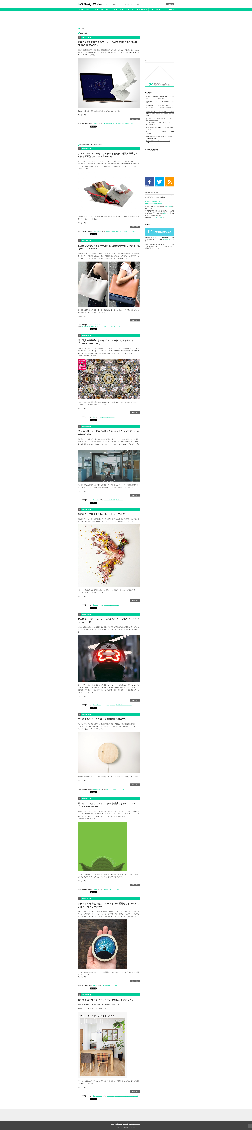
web (101, 417)
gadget (107, 704)
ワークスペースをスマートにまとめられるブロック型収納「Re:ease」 (160, 132)
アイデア (104, 417)
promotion (108, 499)
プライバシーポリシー (157, 217)
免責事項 (125, 1124)
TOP (79, 28)
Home (81, 9)
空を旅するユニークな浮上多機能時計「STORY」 (102, 719)
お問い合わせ (168, 206)
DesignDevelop (166, 239)
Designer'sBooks (141, 9)
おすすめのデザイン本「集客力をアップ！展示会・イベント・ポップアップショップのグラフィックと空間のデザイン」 (160, 107)
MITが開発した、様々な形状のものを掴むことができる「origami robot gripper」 (159, 119)
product (115, 231)
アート (116, 123)
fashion (88, 326)
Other (152, 9)
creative (106, 123)
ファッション (109, 326)
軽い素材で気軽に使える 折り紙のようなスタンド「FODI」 (158, 141)
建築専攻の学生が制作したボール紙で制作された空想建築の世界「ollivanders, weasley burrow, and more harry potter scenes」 (160, 113)
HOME (112, 1124)
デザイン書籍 (135, 1096)
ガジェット (123, 704)
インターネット (110, 417)
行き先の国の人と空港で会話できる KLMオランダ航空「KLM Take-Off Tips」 (159, 137)
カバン (96, 326)
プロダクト (130, 231)
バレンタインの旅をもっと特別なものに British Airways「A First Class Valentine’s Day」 (160, 123)
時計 (123, 789)
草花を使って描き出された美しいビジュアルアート (103, 514)
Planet (112, 123)
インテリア (119, 231)
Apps (108, 9)
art (102, 123)
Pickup (158, 9)
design (109, 123)
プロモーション (119, 499)
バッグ (104, 326)
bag (82, 326)
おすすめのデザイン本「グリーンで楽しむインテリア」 (106, 1000)
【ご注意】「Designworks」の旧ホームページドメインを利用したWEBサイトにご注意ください (160, 97)
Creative (95, 9)
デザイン (128, 123)
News (87, 9)
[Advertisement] (126, 18)
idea (105, 499)
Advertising (129, 9)
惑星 (132, 123)
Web (102, 9)
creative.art (105, 889)
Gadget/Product (118, 9)
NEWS (95, 985)
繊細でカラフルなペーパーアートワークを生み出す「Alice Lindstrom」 (160, 101)
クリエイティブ (122, 123)
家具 (134, 231)
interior (111, 231)
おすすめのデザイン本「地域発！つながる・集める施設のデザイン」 (160, 128)
